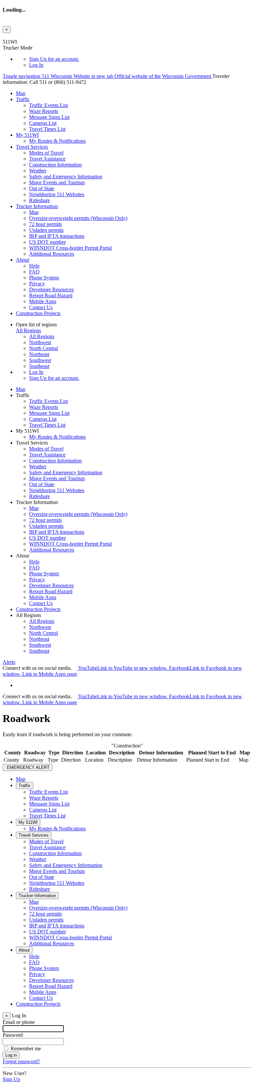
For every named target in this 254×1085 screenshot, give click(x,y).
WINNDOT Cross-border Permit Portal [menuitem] (70, 248)
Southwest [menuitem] (40, 360)
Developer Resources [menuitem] (51, 289)
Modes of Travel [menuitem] (46, 153)
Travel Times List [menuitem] (47, 129)
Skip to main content (24, 36)
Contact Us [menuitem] (41, 307)
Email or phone (19, 1022)
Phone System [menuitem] (44, 277)
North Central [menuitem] (43, 348)
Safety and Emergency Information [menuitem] (65, 176)
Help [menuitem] (34, 266)
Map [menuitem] (20, 93)
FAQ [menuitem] (34, 271)
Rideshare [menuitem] (39, 200)
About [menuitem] (22, 260)
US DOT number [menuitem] (47, 242)
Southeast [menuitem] (39, 366)
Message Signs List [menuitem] (49, 117)
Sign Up (54, 59)
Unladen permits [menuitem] (46, 230)
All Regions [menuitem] (41, 336)
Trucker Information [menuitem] (37, 206)
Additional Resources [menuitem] (51, 254)
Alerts (9, 662)
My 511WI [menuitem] (27, 135)
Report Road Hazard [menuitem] (50, 295)
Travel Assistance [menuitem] (47, 159)
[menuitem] (140, 59)
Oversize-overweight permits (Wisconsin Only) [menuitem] (78, 218)
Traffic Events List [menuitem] (48, 105)
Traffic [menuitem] (23, 99)
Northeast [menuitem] (39, 354)
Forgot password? (21, 1061)
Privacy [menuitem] (37, 283)
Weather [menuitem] (37, 170)
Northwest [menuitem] (40, 342)
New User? (14, 1073)
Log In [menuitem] (36, 65)
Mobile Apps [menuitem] (42, 301)
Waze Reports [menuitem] (43, 111)
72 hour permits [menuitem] (45, 224)
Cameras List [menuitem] (43, 123)
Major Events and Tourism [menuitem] (57, 182)
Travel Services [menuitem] (32, 147)
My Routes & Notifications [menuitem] (57, 141)
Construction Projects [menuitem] (38, 313)
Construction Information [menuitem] (55, 164)
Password (13, 1035)
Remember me (26, 1048)
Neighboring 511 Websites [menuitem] (56, 194)
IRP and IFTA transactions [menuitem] (56, 236)
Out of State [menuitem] (41, 188)
